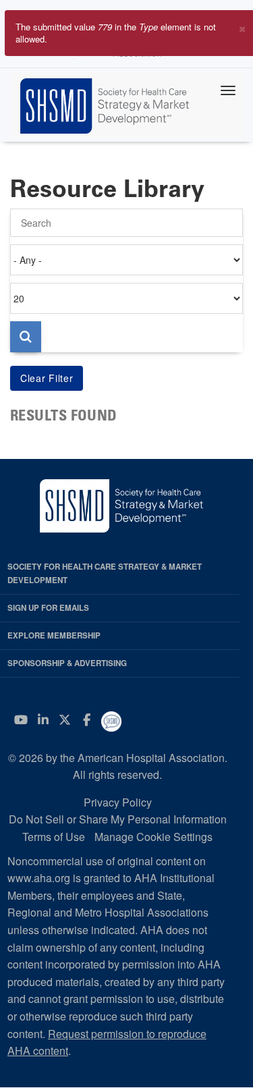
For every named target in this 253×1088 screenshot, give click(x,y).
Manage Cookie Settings (153, 836)
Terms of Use (53, 836)
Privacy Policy (118, 802)
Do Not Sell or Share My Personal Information (118, 819)
